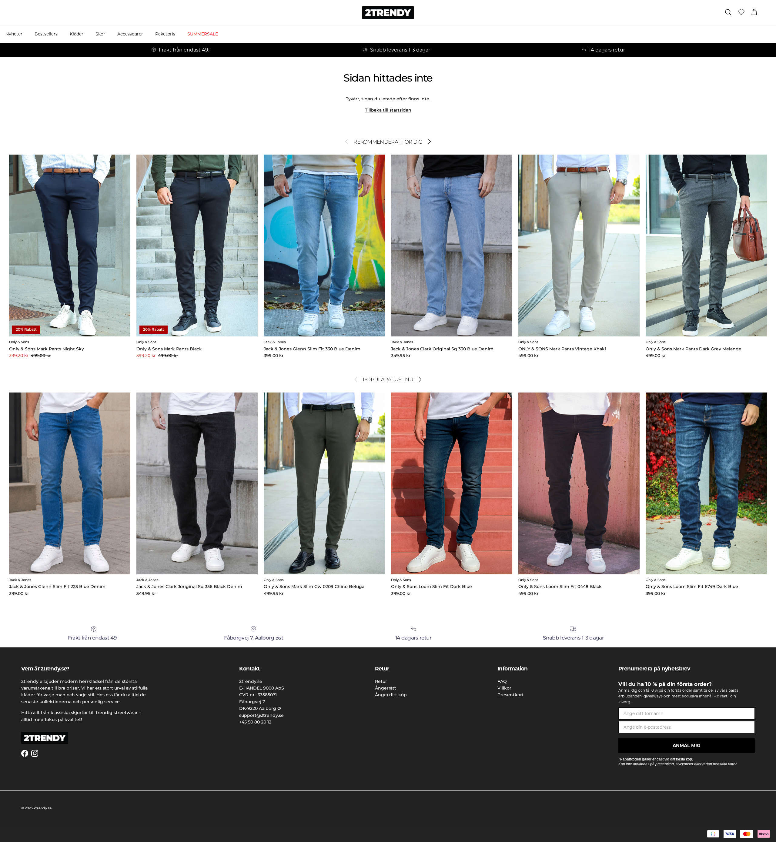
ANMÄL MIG (687, 745)
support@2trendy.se (261, 715)
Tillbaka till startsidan (388, 110)
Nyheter (13, 34)
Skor (100, 34)
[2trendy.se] (388, 12)
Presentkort (510, 694)
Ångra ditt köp (391, 694)
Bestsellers (46, 34)
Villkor (504, 688)
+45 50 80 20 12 (255, 722)
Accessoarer (130, 34)
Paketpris (165, 34)
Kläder (76, 34)
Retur (381, 681)
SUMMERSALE (202, 34)
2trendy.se (43, 808)
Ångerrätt (385, 688)
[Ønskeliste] (741, 12)
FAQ (502, 681)
